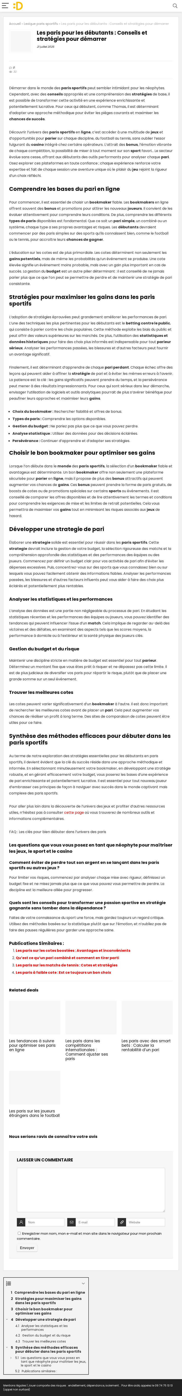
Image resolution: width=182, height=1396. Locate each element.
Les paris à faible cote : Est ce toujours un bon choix (63, 972)
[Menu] (5, 6)
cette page (74, 812)
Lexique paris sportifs (41, 24)
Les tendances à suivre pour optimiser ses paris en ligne (32, 1045)
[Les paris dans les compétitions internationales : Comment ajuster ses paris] (91, 1003)
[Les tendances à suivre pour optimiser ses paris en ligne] (34, 1003)
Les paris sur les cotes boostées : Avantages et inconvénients (73, 950)
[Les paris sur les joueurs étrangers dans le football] (34, 1073)
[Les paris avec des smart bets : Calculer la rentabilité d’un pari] (147, 1003)
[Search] (175, 6)
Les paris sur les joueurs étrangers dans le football (34, 1113)
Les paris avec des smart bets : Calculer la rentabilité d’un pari (146, 1045)
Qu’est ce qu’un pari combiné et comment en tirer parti (67, 957)
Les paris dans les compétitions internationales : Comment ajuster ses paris (86, 1049)
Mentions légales (14, 1385)
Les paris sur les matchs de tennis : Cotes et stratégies (66, 965)
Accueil (15, 24)
